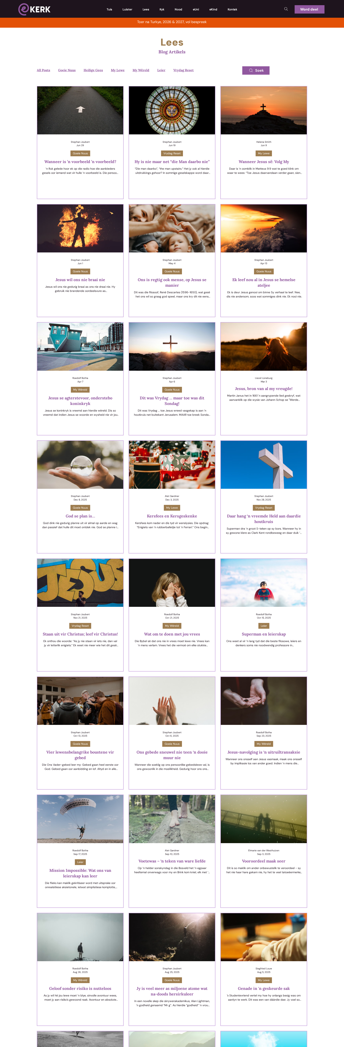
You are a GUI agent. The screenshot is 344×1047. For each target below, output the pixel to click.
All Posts (43, 70)
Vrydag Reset (183, 70)
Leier (161, 70)
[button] (309, 9)
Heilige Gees (93, 70)
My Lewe (118, 70)
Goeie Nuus (67, 70)
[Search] (286, 9)
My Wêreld (141, 70)
